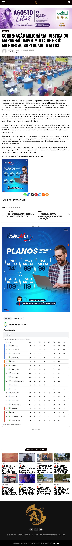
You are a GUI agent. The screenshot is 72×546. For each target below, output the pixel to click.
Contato (62, 535)
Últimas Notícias (24, 535)
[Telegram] (39, 194)
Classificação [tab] (18, 318)
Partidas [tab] (7, 318)
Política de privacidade (48, 535)
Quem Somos (11, 535)
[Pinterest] (36, 194)
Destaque (17, 207)
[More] (47, 194)
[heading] (36, 146)
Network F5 (55, 543)
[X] (32, 194)
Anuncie (35, 535)
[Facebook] (28, 194)
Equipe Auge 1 (14, 52)
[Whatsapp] (25, 194)
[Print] (43, 194)
